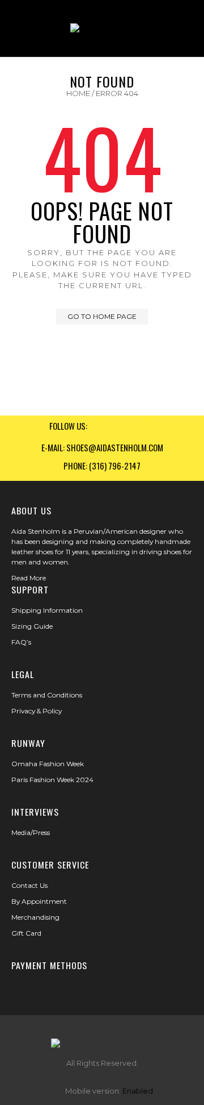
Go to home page (102, 316)
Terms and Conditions (46, 695)
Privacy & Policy (36, 711)
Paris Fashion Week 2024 (52, 779)
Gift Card (26, 933)
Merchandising (35, 917)
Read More (28, 578)
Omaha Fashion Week (47, 763)
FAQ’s (21, 642)
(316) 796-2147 (115, 465)
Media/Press (30, 832)
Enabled (137, 1090)
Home (78, 93)
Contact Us (29, 885)
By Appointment (39, 901)
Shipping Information (47, 610)
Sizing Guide (32, 626)
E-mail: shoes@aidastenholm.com (102, 447)
